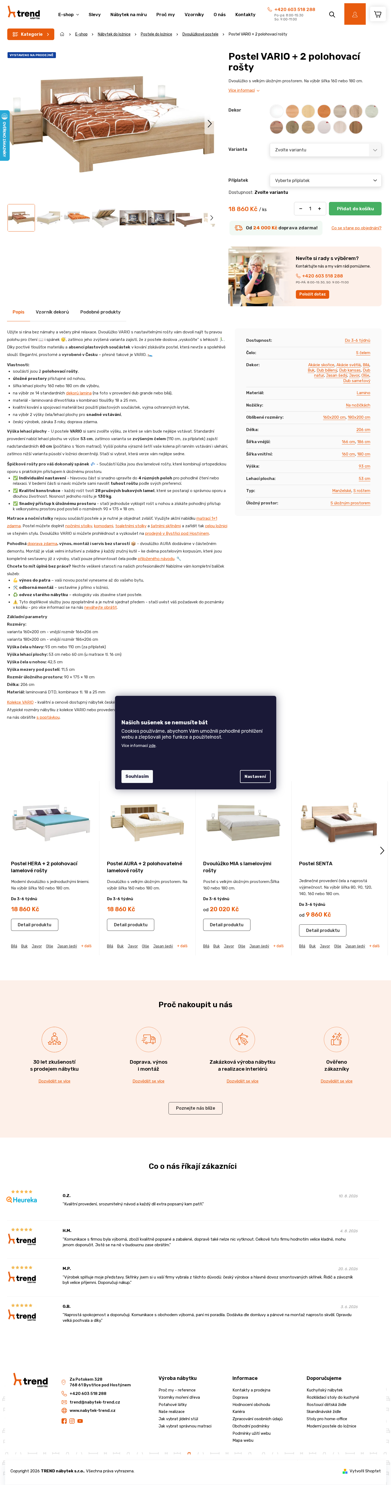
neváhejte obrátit (100, 607)
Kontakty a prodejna (251, 1390)
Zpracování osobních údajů (257, 1418)
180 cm (363, 454)
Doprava (240, 1397)
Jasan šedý (336, 375)
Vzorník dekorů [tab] (52, 312)
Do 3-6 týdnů (357, 340)
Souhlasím (137, 776)
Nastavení (255, 776)
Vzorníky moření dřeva (179, 1397)
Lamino (363, 392)
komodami (103, 526)
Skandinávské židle (324, 1411)
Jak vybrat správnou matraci (185, 1426)
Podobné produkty (100, 312)
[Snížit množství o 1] (300, 208)
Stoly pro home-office (327, 1418)
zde (152, 745)
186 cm (363, 441)
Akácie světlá (348, 364)
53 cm (364, 478)
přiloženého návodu (156, 558)
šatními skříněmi (166, 526)
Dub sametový (356, 380)
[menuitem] (68, 11)
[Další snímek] (210, 123)
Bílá (366, 364)
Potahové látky (173, 1404)
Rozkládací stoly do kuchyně (333, 1397)
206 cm (363, 429)
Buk (311, 370)
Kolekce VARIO (20, 702)
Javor (354, 375)
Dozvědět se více (54, 1081)
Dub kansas (350, 370)
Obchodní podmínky (250, 1426)
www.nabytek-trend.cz (93, 1410)
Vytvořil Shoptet (365, 1471)
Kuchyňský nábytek (325, 1390)
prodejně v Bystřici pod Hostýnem (177, 533)
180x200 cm (359, 417)
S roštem (361, 490)
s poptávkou (48, 717)
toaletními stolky (130, 526)
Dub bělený (327, 370)
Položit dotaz (312, 294)
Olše (365, 375)
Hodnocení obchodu (251, 1404)
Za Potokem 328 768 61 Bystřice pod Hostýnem (100, 1382)
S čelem (363, 352)
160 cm (348, 454)
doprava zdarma (42, 543)
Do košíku (355, 208)
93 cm (364, 466)
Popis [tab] (18, 312)
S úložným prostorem (350, 503)
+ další (86, 946)
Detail (24, 924)
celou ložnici (216, 526)
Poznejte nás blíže (195, 1108)
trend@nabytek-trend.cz (95, 1402)
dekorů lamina (79, 393)
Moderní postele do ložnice (331, 1426)
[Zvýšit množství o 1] (319, 208)
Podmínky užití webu (251, 1433)
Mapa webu (242, 1440)
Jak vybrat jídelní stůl (178, 1418)
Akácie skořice (321, 364)
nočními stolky (78, 526)
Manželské (341, 490)
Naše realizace (172, 1411)
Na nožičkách (358, 405)
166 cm (348, 441)
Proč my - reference (177, 1390)
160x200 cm (334, 417)
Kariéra (238, 1411)
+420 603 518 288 (294, 9)
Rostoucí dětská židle (326, 1404)
